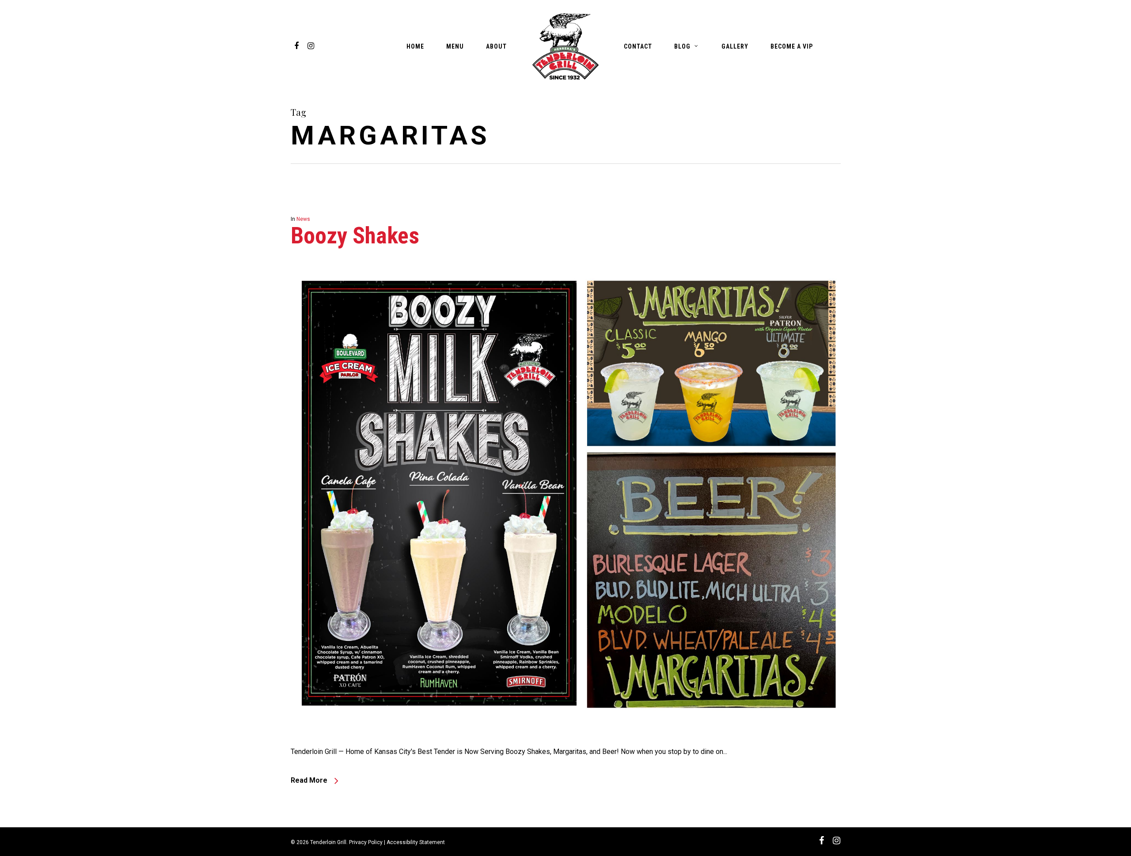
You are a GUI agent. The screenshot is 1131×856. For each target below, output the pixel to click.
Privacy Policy (366, 842)
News (303, 219)
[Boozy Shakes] (566, 738)
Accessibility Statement (416, 842)
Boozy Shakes (355, 235)
